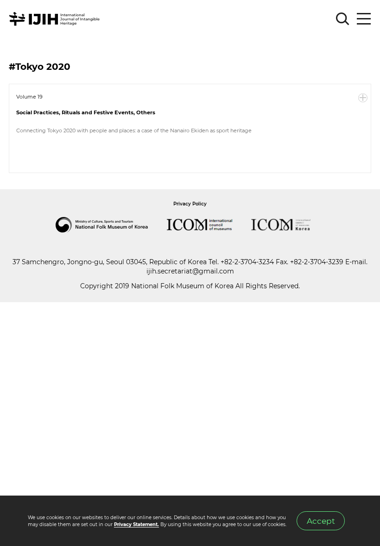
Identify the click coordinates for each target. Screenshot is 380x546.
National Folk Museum (111, 225)
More (362, 98)
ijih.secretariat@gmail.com (190, 271)
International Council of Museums (209, 225)
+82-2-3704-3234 (247, 262)
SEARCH (343, 19)
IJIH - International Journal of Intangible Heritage (55, 19)
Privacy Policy (190, 204)
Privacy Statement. (136, 524)
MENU (364, 19)
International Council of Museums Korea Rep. (290, 225)
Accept (321, 521)
